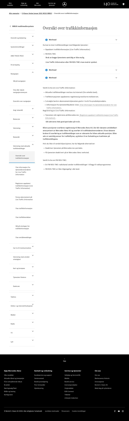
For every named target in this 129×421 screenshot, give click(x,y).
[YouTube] (119, 411)
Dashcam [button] (16, 286)
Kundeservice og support (43, 375)
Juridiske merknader (52, 411)
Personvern (66, 411)
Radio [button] (13, 324)
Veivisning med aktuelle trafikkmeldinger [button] (21, 147)
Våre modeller (9, 375)
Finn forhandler (39, 385)
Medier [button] (13, 315)
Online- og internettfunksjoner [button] (22, 306)
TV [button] (12, 333)
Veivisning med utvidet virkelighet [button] (21, 258)
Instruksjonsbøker (70, 385)
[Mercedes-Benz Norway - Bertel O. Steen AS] (64, 4)
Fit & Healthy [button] (15, 65)
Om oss (97, 375)
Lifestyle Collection (71, 398)
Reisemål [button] (16, 137)
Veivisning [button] (16, 128)
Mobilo (66, 378)
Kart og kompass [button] (19, 268)
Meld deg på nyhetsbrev (103, 388)
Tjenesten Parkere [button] (19, 277)
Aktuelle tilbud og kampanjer (14, 378)
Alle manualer (14, 13)
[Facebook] (115, 411)
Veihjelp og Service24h (72, 375)
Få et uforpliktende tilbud (13, 382)
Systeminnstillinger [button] (17, 47)
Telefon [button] (13, 297)
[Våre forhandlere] (123, 4)
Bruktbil (7, 385)
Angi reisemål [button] (18, 110)
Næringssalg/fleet (10, 388)
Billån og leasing (9, 391)
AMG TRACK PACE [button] (17, 56)
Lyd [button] (12, 342)
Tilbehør (67, 395)
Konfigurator (8, 395)
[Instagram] (123, 411)
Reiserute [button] (16, 119)
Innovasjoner (99, 382)
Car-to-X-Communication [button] (22, 248)
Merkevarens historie (102, 378)
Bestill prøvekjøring (41, 382)
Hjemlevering (38, 388)
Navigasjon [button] (15, 74)
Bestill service (69, 382)
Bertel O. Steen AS (101, 385)
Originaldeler (68, 388)
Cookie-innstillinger (79, 411)
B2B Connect (69, 391)
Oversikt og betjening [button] (18, 38)
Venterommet (39, 378)
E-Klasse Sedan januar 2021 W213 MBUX (37, 13)
